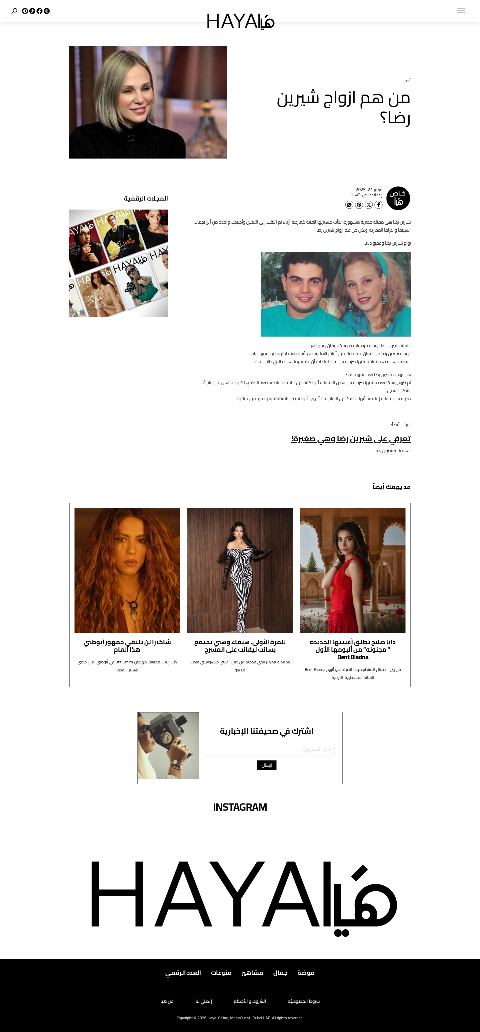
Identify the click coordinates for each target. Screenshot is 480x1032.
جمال (280, 972)
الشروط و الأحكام (250, 1001)
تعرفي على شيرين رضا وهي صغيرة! (351, 438)
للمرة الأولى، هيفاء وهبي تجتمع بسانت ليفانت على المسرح (240, 645)
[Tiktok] (31, 11)
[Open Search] (14, 11)
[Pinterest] (359, 205)
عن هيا (167, 1001)
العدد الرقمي (183, 972)
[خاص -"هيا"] (398, 198)
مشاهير (252, 972)
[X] (24, 11)
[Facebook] (378, 205)
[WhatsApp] (349, 205)
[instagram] (46, 11)
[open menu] (377, 11)
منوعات (221, 972)
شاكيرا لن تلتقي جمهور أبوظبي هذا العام (127, 645)
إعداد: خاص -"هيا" (366, 195)
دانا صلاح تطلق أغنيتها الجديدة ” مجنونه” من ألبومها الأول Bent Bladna (353, 649)
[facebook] (38, 11)
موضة (306, 972)
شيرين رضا (384, 450)
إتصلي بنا (204, 1001)
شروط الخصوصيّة (304, 1001)
